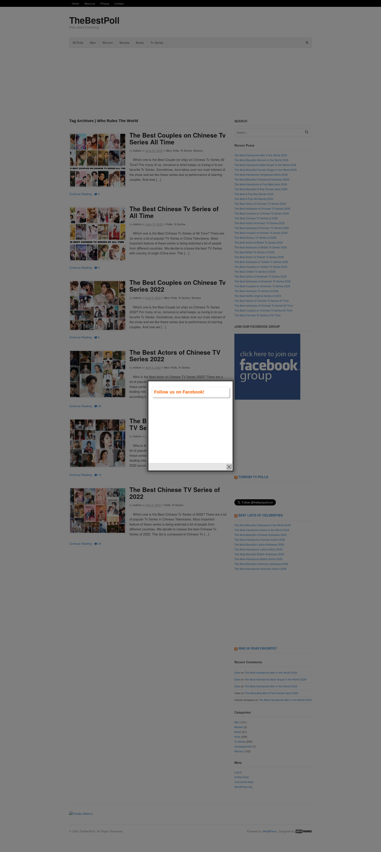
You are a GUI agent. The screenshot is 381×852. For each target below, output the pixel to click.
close (229, 466)
